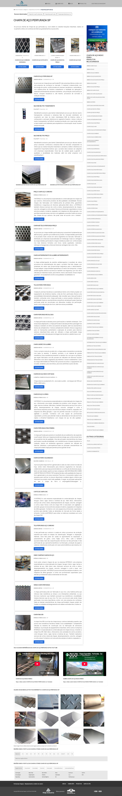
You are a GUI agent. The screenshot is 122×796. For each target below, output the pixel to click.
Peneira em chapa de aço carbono (96, 384)
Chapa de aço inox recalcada (94, 180)
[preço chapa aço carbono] (23, 206)
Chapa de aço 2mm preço (93, 123)
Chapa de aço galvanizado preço (95, 159)
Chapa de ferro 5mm (92, 208)
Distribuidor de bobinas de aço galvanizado (95, 338)
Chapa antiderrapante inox (94, 119)
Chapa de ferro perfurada (94, 243)
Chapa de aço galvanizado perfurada (97, 155)
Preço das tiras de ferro (93, 405)
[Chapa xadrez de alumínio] (23, 359)
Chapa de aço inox (91, 162)
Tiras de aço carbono (92, 416)
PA (72, 754)
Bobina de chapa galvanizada (94, 94)
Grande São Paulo (58, 768)
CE (58, 754)
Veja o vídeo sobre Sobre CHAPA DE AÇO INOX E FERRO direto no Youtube (83, 682)
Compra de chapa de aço (93, 320)
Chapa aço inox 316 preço (93, 112)
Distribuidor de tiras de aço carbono (97, 342)
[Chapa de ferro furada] (25, 719)
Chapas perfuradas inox (93, 316)
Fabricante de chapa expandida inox (96, 349)
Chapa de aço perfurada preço (95, 194)
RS (46, 754)
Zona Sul (42, 768)
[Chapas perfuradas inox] (71, 701)
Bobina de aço (90, 69)
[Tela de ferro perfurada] (23, 299)
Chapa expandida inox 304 (93, 271)
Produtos (83, 3)
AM (68, 754)
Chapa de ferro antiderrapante (95, 211)
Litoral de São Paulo (69, 768)
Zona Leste (49, 768)
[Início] (22, 3)
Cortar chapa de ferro (93, 334)
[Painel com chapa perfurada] (25, 736)
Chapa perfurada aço (92, 285)
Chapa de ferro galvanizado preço (96, 236)
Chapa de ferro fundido (93, 222)
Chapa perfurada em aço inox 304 (95, 292)
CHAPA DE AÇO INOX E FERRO (93, 448)
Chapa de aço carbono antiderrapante (93, 141)
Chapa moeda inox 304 (92, 281)
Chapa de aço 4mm (92, 126)
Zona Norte (27, 768)
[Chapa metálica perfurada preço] (23, 240)
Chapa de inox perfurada (93, 250)
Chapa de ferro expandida (94, 218)
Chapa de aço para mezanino (94, 187)
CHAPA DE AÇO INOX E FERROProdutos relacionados (95, 58)
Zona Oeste (35, 768)
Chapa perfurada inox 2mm (94, 295)
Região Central (18, 768)
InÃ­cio (64, 784)
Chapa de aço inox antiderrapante (96, 166)
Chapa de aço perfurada (50, 14)
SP (34, 754)
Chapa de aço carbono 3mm (94, 137)
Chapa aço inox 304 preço (93, 109)
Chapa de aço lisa (91, 183)
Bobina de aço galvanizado (94, 76)
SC (42, 754)
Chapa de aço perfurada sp (94, 197)
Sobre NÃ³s (71, 784)
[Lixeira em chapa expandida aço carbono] (93, 736)
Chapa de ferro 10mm (92, 204)
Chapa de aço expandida (93, 148)
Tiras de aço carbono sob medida (95, 423)
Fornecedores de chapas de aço (95, 363)
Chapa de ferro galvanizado (94, 229)
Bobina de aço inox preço (93, 87)
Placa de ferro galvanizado (94, 391)
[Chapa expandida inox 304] (93, 719)
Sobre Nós (60, 3)
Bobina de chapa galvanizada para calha (96, 98)
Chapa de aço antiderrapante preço (96, 130)
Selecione (17, 754)
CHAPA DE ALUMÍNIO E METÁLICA (94, 444)
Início (48, 3)
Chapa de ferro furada (93, 225)
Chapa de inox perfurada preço (35, 14)
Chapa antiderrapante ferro (94, 116)
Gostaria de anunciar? (99, 3)
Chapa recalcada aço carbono (95, 302)
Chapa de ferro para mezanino (95, 239)
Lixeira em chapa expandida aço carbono (95, 372)
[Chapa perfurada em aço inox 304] (71, 719)
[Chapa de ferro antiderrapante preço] (48, 736)
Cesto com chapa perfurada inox (95, 105)
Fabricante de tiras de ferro (94, 356)
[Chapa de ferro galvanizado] (23, 472)
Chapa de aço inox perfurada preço (96, 173)
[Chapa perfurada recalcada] (23, 329)
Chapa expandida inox (92, 267)
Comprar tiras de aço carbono (95, 327)
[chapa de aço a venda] (23, 409)
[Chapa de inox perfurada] (71, 736)
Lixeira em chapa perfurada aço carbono (95, 377)
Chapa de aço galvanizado (94, 152)
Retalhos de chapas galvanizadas (96, 412)
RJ (22, 754)
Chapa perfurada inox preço (94, 299)
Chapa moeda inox (91, 278)
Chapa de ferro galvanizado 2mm (95, 232)
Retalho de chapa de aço (93, 409)
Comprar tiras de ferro (93, 330)
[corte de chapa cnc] (23, 506)
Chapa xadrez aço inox (93, 309)
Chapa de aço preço (92, 201)
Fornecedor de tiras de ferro (95, 360)
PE (50, 754)
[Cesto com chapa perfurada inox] (48, 719)
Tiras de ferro (90, 426)
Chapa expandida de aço (93, 260)
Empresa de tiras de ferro (94, 346)
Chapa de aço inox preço (93, 176)
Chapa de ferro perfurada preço (95, 246)
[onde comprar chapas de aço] (23, 570)
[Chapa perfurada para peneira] (23, 443)
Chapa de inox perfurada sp (94, 257)
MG (27, 754)
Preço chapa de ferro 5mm (94, 398)
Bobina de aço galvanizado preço (95, 80)
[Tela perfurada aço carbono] (23, 540)
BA (54, 754)
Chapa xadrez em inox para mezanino (96, 313)
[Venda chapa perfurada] (23, 599)
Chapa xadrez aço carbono (94, 306)
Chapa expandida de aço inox (64, 14)
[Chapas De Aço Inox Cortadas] (23, 388)
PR (38, 754)
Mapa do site (87, 784)
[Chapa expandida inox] (93, 701)
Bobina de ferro (91, 102)
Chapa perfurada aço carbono (95, 288)
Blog (71, 3)
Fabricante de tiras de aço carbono (96, 353)
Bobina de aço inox (91, 83)
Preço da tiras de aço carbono (95, 402)
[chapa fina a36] (23, 629)
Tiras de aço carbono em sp (94, 419)
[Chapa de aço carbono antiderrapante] (48, 701)
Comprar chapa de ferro (93, 323)
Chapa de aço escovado (93, 145)
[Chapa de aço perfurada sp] (31, 174)
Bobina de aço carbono (93, 73)
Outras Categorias (95, 436)
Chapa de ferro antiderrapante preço (97, 215)
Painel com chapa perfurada (94, 381)
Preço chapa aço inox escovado (95, 395)
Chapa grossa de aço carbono (95, 274)
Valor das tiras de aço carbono (95, 430)
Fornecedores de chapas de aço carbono (95, 367)
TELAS (88, 441)
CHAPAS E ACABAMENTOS (93, 451)
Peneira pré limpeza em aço (94, 388)
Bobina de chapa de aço (93, 90)
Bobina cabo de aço (92, 66)
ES (31, 754)
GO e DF (63, 754)
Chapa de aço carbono (93, 133)
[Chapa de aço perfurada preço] (25, 701)
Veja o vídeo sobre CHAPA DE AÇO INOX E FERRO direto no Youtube (34, 682)
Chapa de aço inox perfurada (94, 169)
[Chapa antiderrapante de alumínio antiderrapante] (23, 270)
